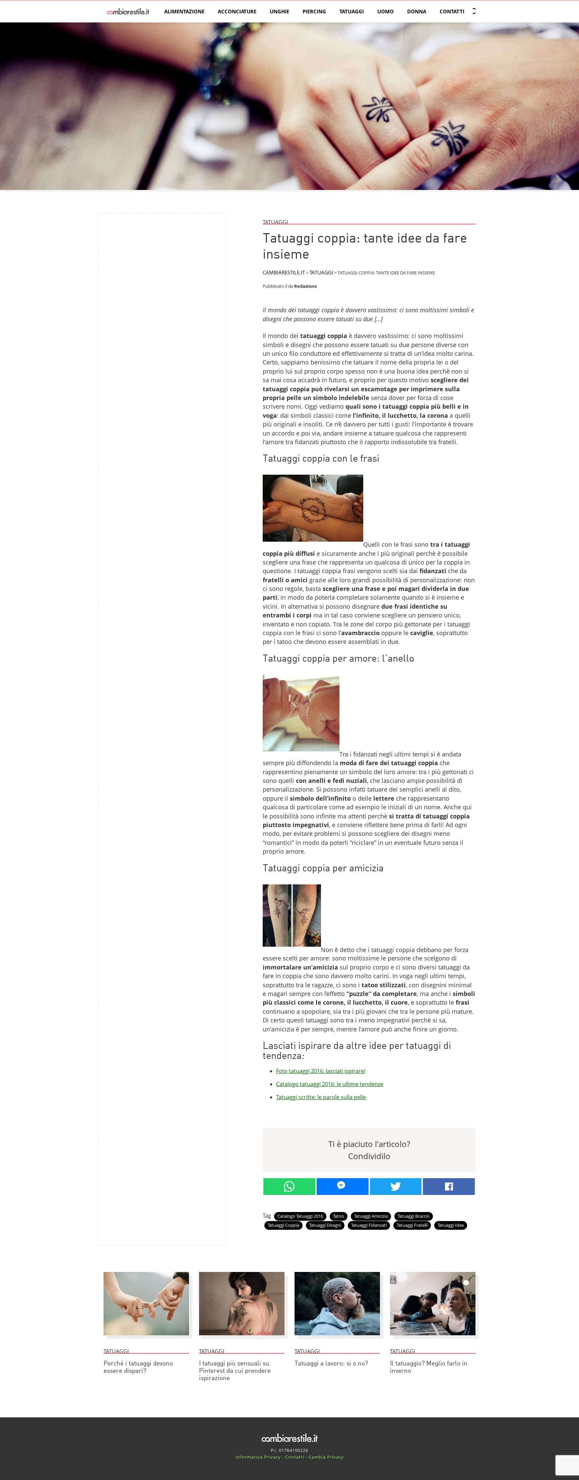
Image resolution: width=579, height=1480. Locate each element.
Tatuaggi (351, 11)
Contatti (452, 11)
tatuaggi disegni (325, 1225)
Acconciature (237, 11)
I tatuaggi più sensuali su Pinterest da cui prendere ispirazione (235, 1371)
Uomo (385, 11)
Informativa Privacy (258, 1457)
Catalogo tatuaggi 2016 (300, 1216)
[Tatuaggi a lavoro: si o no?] (337, 1338)
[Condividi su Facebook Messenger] (343, 1186)
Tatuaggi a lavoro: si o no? (331, 1364)
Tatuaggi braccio (414, 1216)
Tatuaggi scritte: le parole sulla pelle (321, 1097)
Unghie (279, 11)
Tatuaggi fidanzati (369, 1225)
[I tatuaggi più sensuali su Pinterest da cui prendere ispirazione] (241, 1338)
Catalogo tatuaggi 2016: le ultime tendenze (329, 1084)
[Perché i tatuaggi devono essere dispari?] (146, 1338)
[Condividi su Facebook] (449, 1186)
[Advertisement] (162, 265)
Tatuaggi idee (451, 1225)
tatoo (338, 1216)
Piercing (314, 11)
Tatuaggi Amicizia (371, 1216)
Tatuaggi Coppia (283, 1225)
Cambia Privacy (326, 1457)
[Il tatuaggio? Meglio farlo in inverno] (432, 1338)
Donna (416, 11)
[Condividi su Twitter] (396, 1186)
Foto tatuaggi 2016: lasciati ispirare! (320, 1071)
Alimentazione (184, 11)
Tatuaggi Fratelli (412, 1225)
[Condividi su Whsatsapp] (289, 1186)
